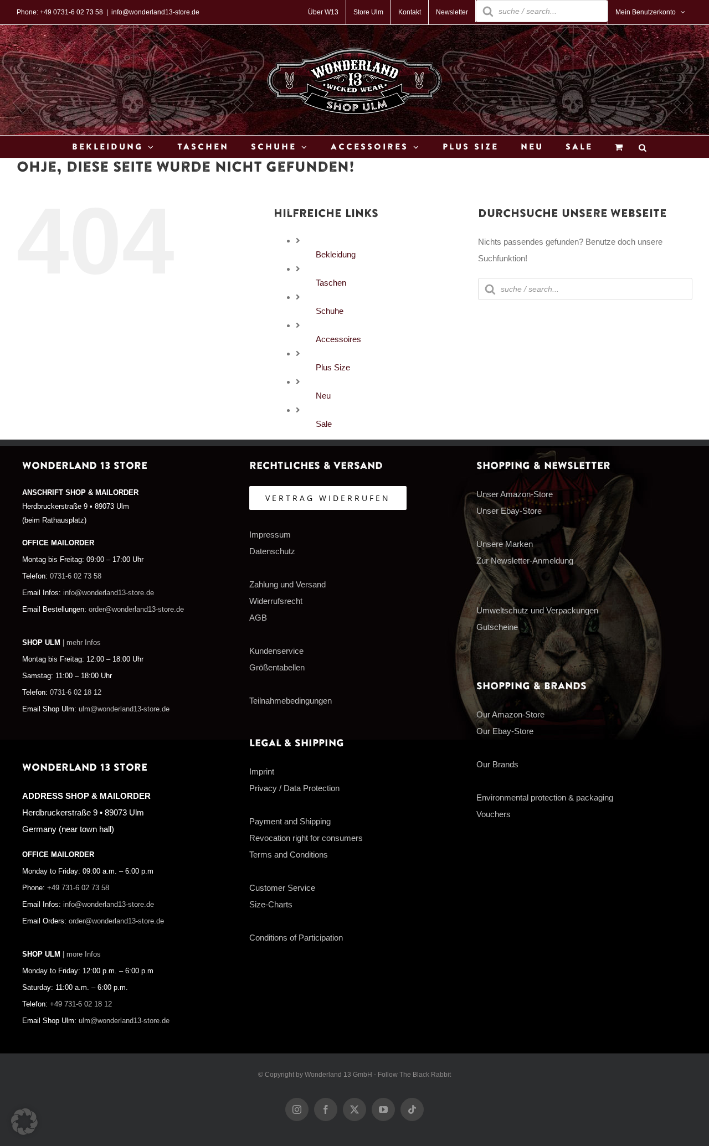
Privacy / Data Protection (294, 788)
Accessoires (338, 339)
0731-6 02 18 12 (75, 692)
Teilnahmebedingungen (290, 700)
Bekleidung (336, 254)
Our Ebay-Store (504, 731)
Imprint (261, 771)
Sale (324, 424)
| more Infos (82, 954)
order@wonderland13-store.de (136, 609)
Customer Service (282, 887)
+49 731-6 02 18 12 (81, 1004)
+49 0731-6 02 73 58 (71, 12)
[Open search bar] (642, 147)
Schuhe (329, 311)
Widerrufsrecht (275, 601)
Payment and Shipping (290, 821)
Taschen (331, 282)
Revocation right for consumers (306, 838)
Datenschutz (272, 551)
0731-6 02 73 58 (75, 576)
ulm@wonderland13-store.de (124, 709)
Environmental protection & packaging (544, 797)
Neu (323, 395)
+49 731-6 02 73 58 (78, 888)
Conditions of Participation (296, 937)
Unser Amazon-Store (514, 494)
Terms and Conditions (288, 854)
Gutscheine (497, 627)
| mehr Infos (82, 643)
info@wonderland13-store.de (155, 12)
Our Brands (497, 764)
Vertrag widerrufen (328, 498)
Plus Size (333, 367)
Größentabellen (277, 667)
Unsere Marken (504, 544)
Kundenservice (276, 650)
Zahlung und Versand (287, 584)
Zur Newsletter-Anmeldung (524, 560)
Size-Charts (270, 904)
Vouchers (493, 814)
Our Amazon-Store (510, 714)
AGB (258, 617)
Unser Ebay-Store (509, 510)
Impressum (270, 534)
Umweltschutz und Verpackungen (537, 610)
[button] (24, 1121)
